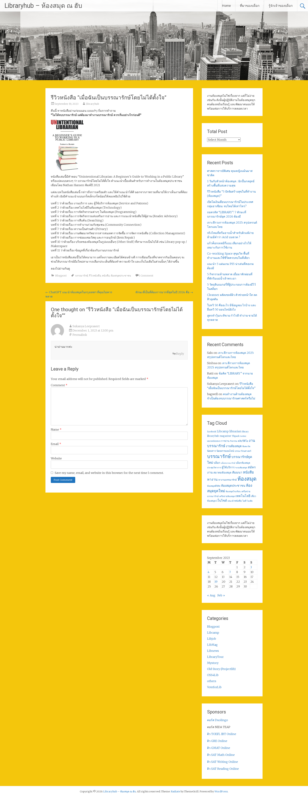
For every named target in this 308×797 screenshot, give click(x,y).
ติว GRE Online (217, 741)
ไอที (244, 501)
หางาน (212, 479)
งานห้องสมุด (234, 446)
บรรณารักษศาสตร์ (243, 451)
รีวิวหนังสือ (95, 275)
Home (226, 5)
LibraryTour (215, 657)
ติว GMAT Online (218, 748)
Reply (180, 353)
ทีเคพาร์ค (246, 446)
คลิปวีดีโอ (243, 441)
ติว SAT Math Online (221, 755)
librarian (235, 431)
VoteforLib (214, 687)
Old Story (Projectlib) (221, 669)
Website (56, 458)
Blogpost (61, 275)
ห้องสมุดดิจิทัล (213, 486)
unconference (213, 441)
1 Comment (146, 275)
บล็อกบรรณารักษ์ (228, 463)
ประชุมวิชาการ (214, 467)
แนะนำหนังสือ (235, 500)
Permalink (80, 335)
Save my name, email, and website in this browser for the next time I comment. (109, 473)
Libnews (213, 651)
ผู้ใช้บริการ (228, 467)
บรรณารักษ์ (81, 275)
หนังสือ (106, 275)
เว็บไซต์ (221, 501)
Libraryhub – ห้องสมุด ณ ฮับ (43, 5)
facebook (211, 431)
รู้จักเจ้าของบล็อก (281, 5)
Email (56, 444)
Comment (59, 385)
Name (56, 429)
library (245, 431)
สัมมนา (237, 472)
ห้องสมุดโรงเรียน (233, 491)
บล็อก (217, 462)
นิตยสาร (211, 450)
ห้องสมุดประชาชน (121, 275)
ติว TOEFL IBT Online (221, 734)
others (211, 681)
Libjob (211, 638)
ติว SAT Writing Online (222, 762)
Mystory (213, 663)
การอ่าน (225, 441)
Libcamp (223, 431)
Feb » (221, 595)
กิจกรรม (233, 441)
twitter (243, 436)
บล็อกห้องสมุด (243, 462)
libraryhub (92, 103)
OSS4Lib (213, 675)
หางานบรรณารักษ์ (227, 479)
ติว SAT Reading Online (223, 768)
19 (215, 581)
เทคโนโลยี (242, 496)
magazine (225, 436)
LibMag (212, 644)
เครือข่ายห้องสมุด (227, 496)
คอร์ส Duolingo (217, 720)
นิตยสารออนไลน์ (225, 450)
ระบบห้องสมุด (241, 467)
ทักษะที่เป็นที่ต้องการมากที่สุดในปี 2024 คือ (164, 292)
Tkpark (236, 436)
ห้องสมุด (246, 478)
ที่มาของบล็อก (250, 5)
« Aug (211, 595)
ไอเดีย (249, 501)
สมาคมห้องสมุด (222, 472)
